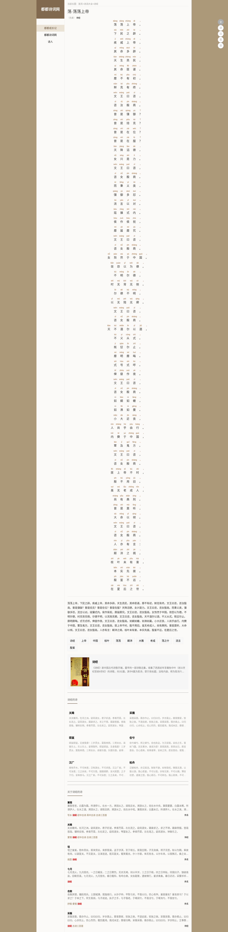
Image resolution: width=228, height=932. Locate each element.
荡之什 (165, 640)
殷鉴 (72, 647)
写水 (69, 815)
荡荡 (118, 640)
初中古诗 (81, 815)
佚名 (186, 815)
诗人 (50, 41)
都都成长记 (50, 28)
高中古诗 (91, 815)
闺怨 (69, 859)
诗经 (78, 18)
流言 (178, 640)
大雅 (141, 640)
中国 (95, 640)
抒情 (69, 904)
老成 (152, 640)
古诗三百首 (101, 815)
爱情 (69, 837)
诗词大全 (88, 4)
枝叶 (106, 640)
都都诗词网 (50, 35)
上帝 (83, 640)
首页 (80, 4)
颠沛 (129, 640)
